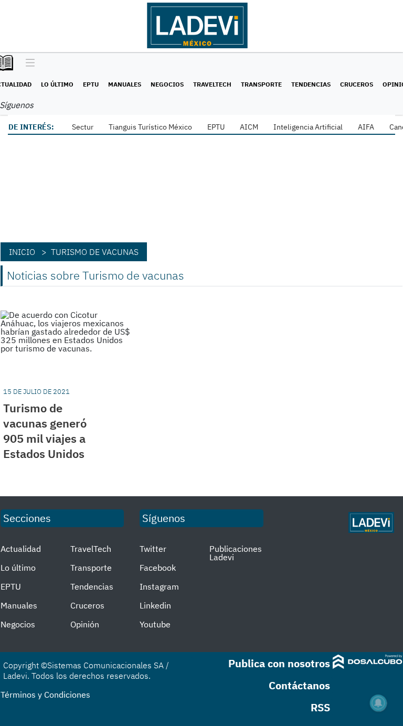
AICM (249, 127)
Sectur (82, 127)
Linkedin (155, 605)
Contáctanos (299, 685)
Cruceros (356, 84)
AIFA (366, 127)
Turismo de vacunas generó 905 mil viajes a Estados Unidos (45, 430)
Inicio (22, 252)
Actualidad (21, 548)
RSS (320, 707)
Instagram (159, 586)
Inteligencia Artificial (308, 127)
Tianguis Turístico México (150, 127)
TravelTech (212, 84)
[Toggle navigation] (27, 63)
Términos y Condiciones (45, 694)
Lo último (57, 84)
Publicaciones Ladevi (235, 552)
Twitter (153, 548)
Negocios (167, 84)
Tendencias (311, 84)
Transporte (261, 84)
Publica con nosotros (279, 663)
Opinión (84, 624)
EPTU (91, 84)
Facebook (158, 567)
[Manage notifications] (378, 703)
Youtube (155, 624)
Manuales (124, 84)
